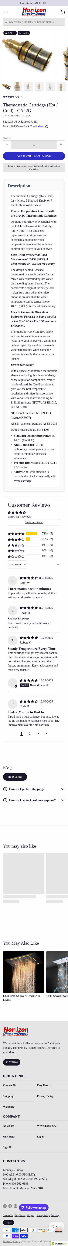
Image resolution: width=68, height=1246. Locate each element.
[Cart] (61, 12)
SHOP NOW (11, 1062)
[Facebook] (10, 1207)
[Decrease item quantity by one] (7, 145)
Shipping (8, 1096)
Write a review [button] (34, 522)
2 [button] (30, 733)
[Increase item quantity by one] (61, 145)
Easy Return (44, 1085)
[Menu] (7, 12)
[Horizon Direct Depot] (34, 12)
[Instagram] (5, 1207)
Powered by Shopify (12, 1241)
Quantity (7, 138)
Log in (40, 1136)
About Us (8, 1125)
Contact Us (9, 1085)
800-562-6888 (19, 1183)
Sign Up (7, 1147)
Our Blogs (9, 1136)
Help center (15, 776)
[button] (34, 156)
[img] (29, 578)
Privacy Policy (45, 1096)
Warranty (8, 1106)
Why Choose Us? (46, 1125)
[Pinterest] (15, 1207)
